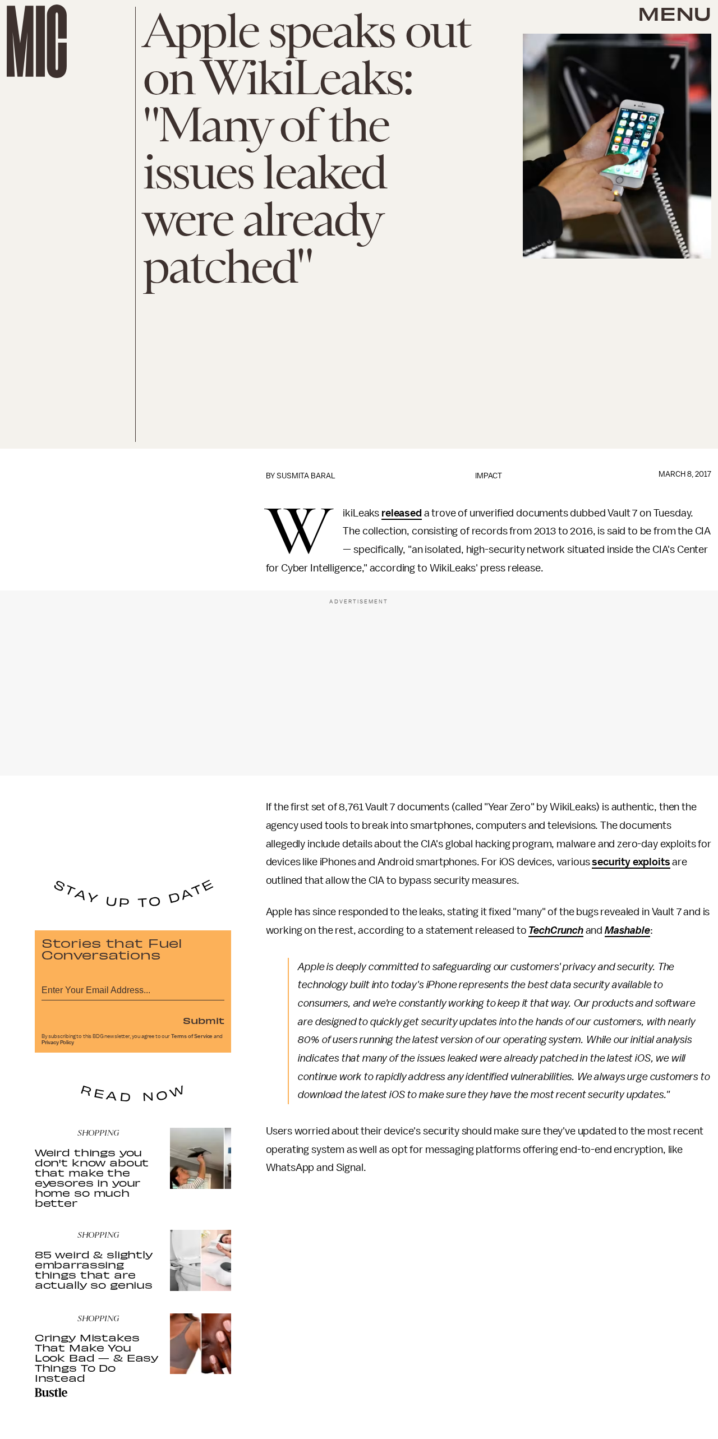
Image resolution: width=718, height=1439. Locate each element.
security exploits (631, 862)
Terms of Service (192, 1036)
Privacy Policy (58, 1042)
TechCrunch (555, 930)
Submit (203, 1020)
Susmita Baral (306, 476)
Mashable (627, 930)
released (401, 513)
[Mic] (37, 41)
